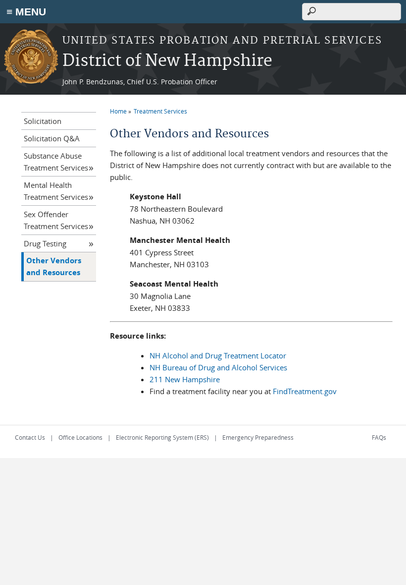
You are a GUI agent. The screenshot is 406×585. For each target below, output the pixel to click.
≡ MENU (26, 11)
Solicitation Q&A (52, 138)
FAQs (379, 437)
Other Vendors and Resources (53, 266)
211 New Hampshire (185, 379)
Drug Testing (45, 243)
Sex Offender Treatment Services (56, 220)
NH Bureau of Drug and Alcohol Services (218, 367)
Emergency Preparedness (258, 437)
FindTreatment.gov (305, 391)
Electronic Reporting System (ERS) (162, 437)
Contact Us (30, 437)
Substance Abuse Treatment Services (56, 162)
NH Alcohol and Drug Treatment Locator (218, 355)
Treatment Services (160, 111)
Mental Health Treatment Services (56, 191)
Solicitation (42, 121)
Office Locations (80, 437)
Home (118, 111)
